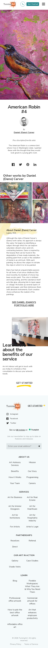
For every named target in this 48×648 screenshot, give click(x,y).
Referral (32, 540)
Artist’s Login (32, 526)
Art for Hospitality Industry (32, 518)
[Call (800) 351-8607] (22, 4)
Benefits (15, 471)
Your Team (15, 483)
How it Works (15, 477)
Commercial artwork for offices (32, 601)
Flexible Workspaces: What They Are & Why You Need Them (32, 586)
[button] (43, 4)
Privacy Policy (15, 644)
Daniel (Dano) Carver (24, 132)
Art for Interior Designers (14, 507)
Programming (32, 477)
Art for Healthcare (32, 507)
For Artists (15, 526)
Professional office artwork (15, 599)
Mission (32, 462)
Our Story (32, 471)
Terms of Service (31, 644)
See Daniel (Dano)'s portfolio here (24, 304)
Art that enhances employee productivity (32, 614)
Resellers (14, 540)
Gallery (15, 560)
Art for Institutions (15, 516)
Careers (32, 483)
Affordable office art (15, 625)
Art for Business (15, 497)
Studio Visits (15, 566)
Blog (15, 580)
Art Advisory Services (15, 464)
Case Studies (32, 560)
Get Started (33, 4)
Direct (15, 546)
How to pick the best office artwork (15, 612)
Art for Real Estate (32, 499)
